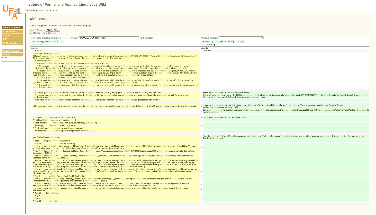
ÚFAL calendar (10, 43)
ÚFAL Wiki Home (11, 27)
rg (56, 10)
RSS (5, 39)
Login (6, 54)
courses (48, 10)
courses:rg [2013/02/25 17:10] (47, 41)
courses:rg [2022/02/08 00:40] (217, 41)
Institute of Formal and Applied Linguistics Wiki (65, 4)
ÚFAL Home (9, 31)
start (41, 10)
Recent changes (11, 51)
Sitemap (7, 35)
